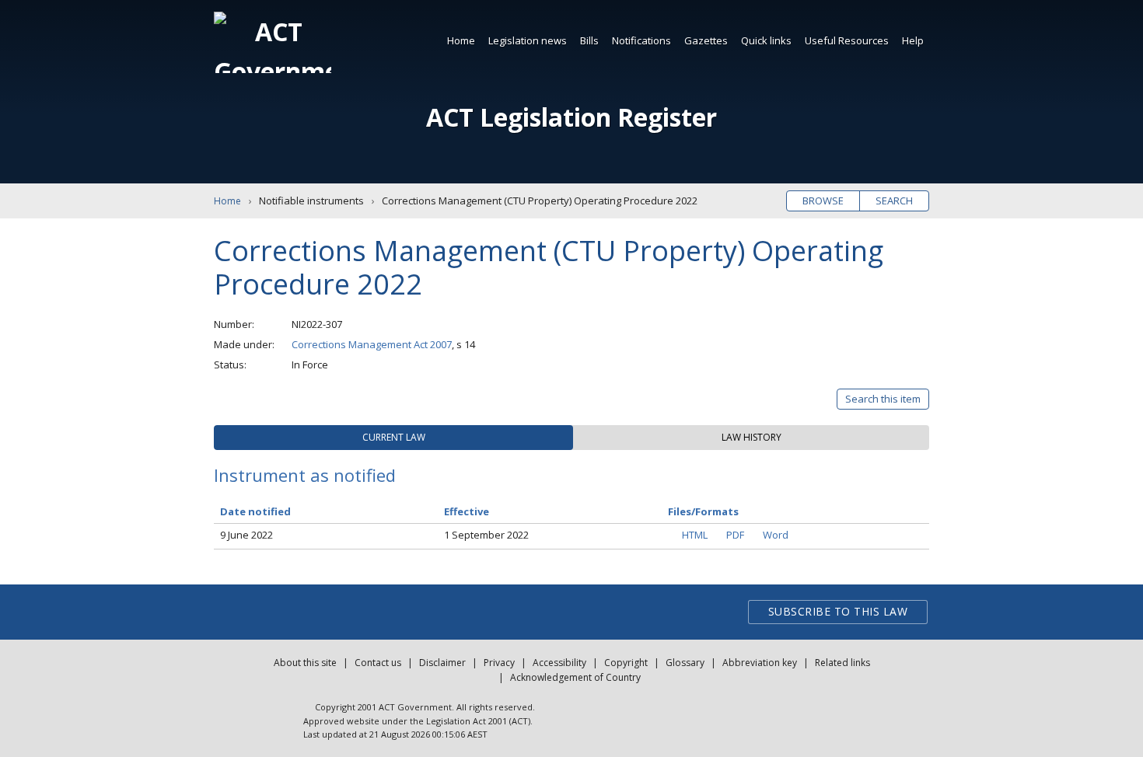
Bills (589, 40)
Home (461, 40)
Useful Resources (847, 40)
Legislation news (527, 40)
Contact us (378, 662)
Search (894, 201)
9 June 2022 (246, 535)
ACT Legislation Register (571, 117)
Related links (842, 662)
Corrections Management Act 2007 (372, 344)
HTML (695, 535)
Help (913, 40)
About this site (305, 662)
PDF (735, 535)
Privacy (499, 662)
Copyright (626, 662)
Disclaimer (442, 662)
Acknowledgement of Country (575, 677)
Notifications (641, 40)
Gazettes (706, 40)
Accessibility (559, 662)
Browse (823, 201)
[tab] (393, 437)
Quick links (766, 40)
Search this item (883, 399)
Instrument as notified (305, 475)
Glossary (685, 662)
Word (775, 535)
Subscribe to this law (838, 611)
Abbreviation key (759, 662)
